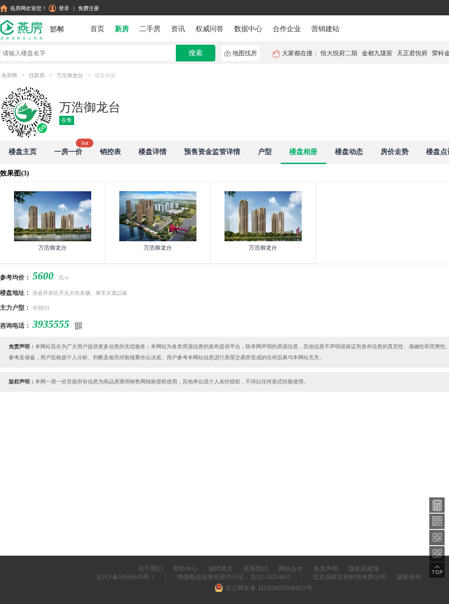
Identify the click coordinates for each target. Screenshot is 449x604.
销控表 (110, 151)
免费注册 (88, 8)
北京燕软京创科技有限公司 (349, 577)
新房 (122, 28)
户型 (265, 151)
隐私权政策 (364, 568)
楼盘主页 (23, 151)
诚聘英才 (220, 568)
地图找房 (244, 53)
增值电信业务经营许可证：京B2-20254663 (233, 577)
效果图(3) (14, 173)
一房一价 (68, 151)
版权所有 (409, 577)
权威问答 (210, 28)
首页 (97, 28)
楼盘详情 (153, 151)
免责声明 (326, 568)
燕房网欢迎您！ (28, 8)
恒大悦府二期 (339, 53)
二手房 (149, 28)
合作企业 (287, 28)
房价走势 (395, 151)
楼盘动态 (349, 151)
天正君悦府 (412, 53)
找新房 (37, 75)
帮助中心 (185, 568)
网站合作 (290, 568)
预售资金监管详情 (212, 151)
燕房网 (9, 75)
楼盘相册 (303, 151)
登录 (64, 8)
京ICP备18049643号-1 (125, 577)
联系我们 (255, 568)
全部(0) (40, 308)
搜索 (196, 53)
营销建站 (325, 28)
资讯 (178, 28)
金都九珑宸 (377, 53)
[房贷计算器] (437, 504)
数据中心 (248, 28)
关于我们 (150, 568)
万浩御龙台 (70, 75)
